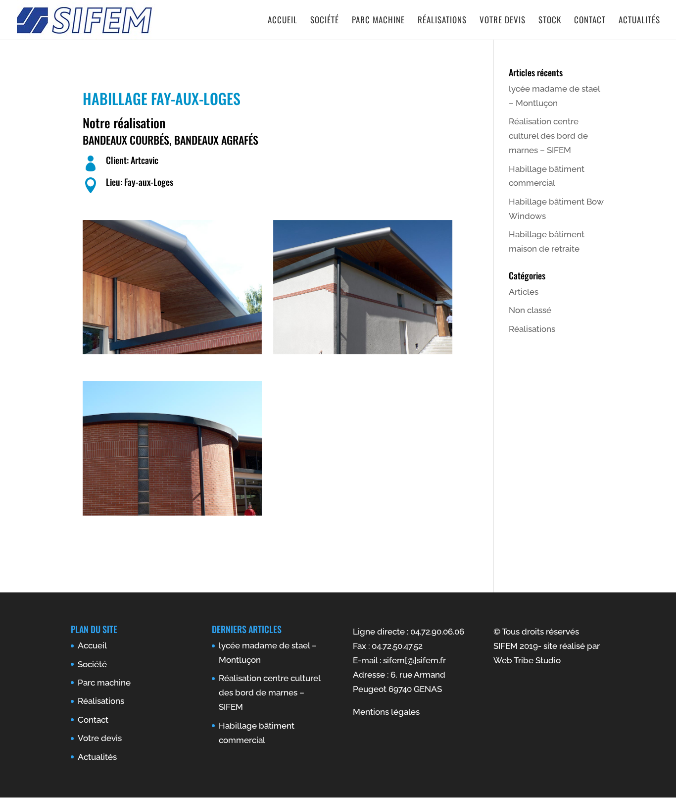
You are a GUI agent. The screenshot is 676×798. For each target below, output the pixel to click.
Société (324, 21)
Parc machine (378, 21)
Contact (590, 21)
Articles (523, 292)
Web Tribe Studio (527, 660)
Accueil (282, 21)
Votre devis (503, 21)
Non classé (530, 310)
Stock (549, 21)
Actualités (639, 21)
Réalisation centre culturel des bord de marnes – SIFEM (548, 135)
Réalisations (442, 21)
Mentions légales (386, 712)
